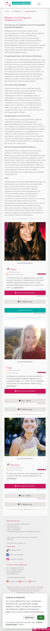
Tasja (9, 367)
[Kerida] (8, 3)
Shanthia (15, 465)
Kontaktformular (13, 574)
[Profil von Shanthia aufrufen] (25, 437)
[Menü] (39, 4)
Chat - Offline (26, 401)
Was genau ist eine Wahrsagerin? (18, 524)
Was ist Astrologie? (13, 530)
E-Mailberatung (25, 302)
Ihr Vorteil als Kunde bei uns (16, 543)
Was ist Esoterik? (13, 526)
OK (40, 617)
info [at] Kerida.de (16, 572)
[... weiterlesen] (17, 287)
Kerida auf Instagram (16, 559)
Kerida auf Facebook (16, 554)
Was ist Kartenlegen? (14, 528)
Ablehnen (29, 617)
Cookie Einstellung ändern (16, 577)
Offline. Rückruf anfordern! (25, 293)
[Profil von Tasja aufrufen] (25, 340)
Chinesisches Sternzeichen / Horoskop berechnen (23, 531)
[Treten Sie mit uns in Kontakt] (41, 629)
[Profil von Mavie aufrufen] (25, 241)
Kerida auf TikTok (15, 550)
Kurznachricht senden (25, 310)
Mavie (13, 269)
